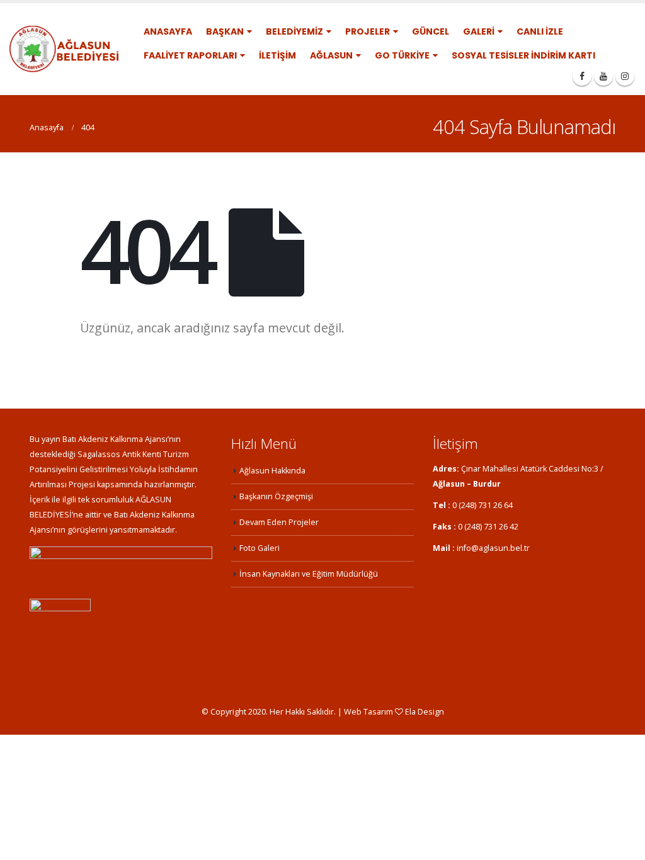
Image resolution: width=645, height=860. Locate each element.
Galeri (478, 31)
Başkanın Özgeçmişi (276, 496)
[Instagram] (624, 76)
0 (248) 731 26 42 (488, 526)
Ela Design (424, 711)
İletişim (277, 55)
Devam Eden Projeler (279, 522)
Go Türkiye (402, 55)
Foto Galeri (259, 548)
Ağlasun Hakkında (272, 470)
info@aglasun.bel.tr (493, 548)
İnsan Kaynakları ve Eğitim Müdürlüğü (308, 574)
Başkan (225, 31)
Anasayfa (168, 31)
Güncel (430, 31)
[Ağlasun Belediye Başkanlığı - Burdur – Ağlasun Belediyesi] (63, 49)
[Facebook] (582, 76)
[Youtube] (603, 76)
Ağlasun (331, 55)
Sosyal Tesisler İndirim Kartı (523, 55)
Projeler (367, 31)
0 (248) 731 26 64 (482, 505)
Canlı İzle (540, 31)
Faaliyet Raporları (190, 55)
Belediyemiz (294, 31)
